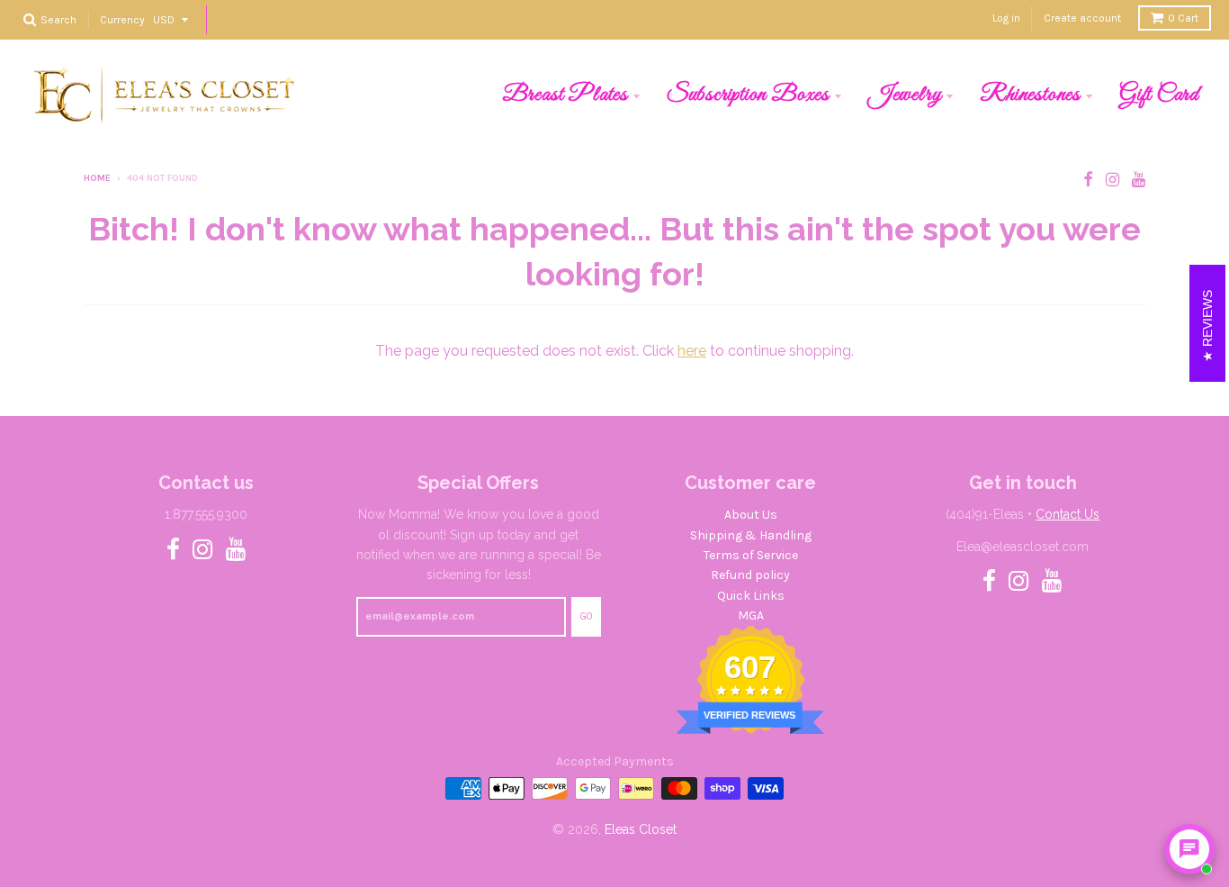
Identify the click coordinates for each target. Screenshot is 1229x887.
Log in (1006, 18)
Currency (122, 19)
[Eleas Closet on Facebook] (1088, 180)
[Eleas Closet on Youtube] (1138, 180)
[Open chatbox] (1189, 849)
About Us (750, 514)
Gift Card (1159, 94)
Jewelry (904, 94)
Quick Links (751, 595)
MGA (751, 615)
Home (97, 178)
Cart (1183, 18)
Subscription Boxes (748, 94)
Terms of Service (751, 555)
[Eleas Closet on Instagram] (1112, 180)
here (691, 350)
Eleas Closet (641, 829)
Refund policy (750, 575)
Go (586, 616)
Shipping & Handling (751, 535)
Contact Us (1067, 514)
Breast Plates (565, 94)
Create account (1082, 18)
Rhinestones (1030, 94)
